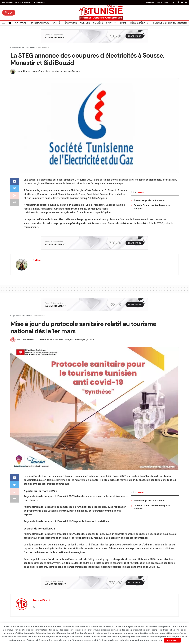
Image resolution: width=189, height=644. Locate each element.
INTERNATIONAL (40, 22)
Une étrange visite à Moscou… (150, 200)
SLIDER (90, 339)
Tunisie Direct (27, 339)
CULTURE (85, 22)
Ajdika (24, 71)
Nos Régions (43, 47)
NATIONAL (20, 22)
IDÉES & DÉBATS (139, 22)
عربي (9, 12)
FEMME (123, 22)
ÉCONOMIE (71, 22)
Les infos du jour (59, 71)
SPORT (110, 22)
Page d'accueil (17, 47)
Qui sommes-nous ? (11, 2)
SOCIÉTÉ (98, 22)
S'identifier (40, 2)
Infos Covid (39, 316)
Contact (26, 2)
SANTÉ (56, 22)
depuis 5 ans (38, 71)
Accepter (172, 640)
